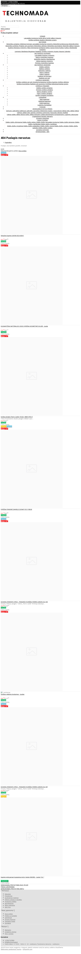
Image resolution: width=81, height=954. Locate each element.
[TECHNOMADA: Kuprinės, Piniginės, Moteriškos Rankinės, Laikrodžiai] (25, 25)
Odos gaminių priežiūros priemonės (38, 113)
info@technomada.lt (11, 942)
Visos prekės (22, 151)
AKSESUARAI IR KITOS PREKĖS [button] (42, 109)
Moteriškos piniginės (13, 44)
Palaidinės (38, 51)
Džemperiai (35, 48)
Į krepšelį (4, 332)
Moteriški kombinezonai (61, 44)
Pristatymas (8, 896)
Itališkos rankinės (44, 69)
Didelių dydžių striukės (61, 126)
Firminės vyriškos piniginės (44, 90)
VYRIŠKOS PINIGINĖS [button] (42, 86)
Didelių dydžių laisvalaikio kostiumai (47, 122)
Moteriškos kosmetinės (55, 46)
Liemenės (18, 51)
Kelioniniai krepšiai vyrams (60, 84)
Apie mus (8, 907)
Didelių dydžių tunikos (45, 128)
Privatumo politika (10, 901)
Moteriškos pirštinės (12, 46)
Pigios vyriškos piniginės (44, 93)
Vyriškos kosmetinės (23, 84)
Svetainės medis (10, 921)
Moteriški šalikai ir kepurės (71, 46)
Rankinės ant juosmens (37, 84)
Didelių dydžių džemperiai (14, 122)
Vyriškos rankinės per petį (24, 82)
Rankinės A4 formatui (44, 76)
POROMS (43, 107)
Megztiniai (31, 51)
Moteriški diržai (74, 44)
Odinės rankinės (44, 74)
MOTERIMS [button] (42, 42)
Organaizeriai (36, 116)
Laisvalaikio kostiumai (31, 38)
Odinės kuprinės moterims (44, 61)
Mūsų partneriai (10, 905)
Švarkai (61, 48)
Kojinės (56, 51)
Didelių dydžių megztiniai (15, 126)
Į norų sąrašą (5, 243)
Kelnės (48, 48)
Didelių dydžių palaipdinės (31, 126)
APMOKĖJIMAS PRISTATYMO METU (12, 889)
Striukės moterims (48, 51)
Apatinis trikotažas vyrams (48, 40)
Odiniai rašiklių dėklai (13, 114)
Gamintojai (8, 918)
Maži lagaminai (44, 99)
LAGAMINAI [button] (42, 97)
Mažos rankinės (44, 72)
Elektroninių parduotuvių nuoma (11, 949)
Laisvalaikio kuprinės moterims (44, 55)
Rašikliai (65, 113)
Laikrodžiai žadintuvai (19, 111)
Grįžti (2, 149)
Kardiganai (42, 48)
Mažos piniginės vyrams (44, 92)
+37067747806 (13, 2)
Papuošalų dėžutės (56, 113)
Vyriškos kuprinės (52, 82)
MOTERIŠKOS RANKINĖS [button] (42, 65)
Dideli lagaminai (44, 103)
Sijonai (52, 48)
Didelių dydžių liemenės (67, 122)
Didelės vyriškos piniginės (44, 88)
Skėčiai (22, 114)
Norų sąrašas (9, 934)
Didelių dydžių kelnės (29, 122)
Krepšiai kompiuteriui (40, 82)
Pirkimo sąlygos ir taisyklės (13, 900)
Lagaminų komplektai (44, 105)
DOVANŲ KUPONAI (42, 130)
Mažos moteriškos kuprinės (44, 57)
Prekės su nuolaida (11, 916)
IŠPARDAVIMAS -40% (42, 132)
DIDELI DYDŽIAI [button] (42, 120)
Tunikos (66, 48)
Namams (50, 116)
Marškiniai (24, 51)
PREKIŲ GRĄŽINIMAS (8, 887)
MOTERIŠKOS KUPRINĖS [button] (42, 53)
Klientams (4, 926)
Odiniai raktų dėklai (68, 111)
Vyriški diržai (42, 38)
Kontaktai (8, 923)
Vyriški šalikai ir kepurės (53, 38)
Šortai (57, 48)
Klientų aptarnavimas (8, 910)
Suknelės (67, 51)
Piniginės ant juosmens (26, 46)
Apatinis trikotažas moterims (17, 48)
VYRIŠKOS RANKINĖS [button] (42, 80)
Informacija (5, 891)
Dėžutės (44, 116)
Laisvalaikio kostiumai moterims (42, 44)
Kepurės (62, 51)
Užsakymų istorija (10, 932)
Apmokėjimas (9, 903)
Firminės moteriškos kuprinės (44, 63)
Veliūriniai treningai (26, 44)
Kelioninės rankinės (44, 71)
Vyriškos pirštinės (34, 40)
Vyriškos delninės (63, 82)
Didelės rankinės (44, 67)
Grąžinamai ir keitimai (11, 898)
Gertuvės (9, 111)
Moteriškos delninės (40, 46)
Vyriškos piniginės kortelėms (44, 95)
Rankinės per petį (44, 78)
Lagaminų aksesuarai (71, 114)
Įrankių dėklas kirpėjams (33, 114)
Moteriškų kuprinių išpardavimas (44, 59)
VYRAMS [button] (42, 36)
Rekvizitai (8, 894)
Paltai (29, 48)
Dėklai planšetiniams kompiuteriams (53, 114)
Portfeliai (48, 84)
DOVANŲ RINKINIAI (42, 118)
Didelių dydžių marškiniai (49, 124)
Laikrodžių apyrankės (33, 111)
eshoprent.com (27, 949)
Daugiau (3, 241)
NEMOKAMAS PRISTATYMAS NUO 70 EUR (14, 885)
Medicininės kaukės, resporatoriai (51, 111)
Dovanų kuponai (10, 919)
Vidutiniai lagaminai (44, 101)
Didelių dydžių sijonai (47, 126)
